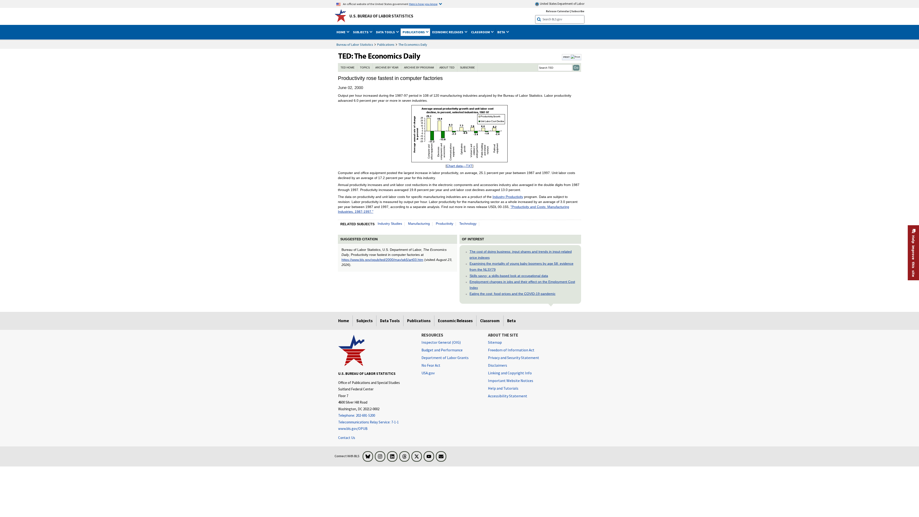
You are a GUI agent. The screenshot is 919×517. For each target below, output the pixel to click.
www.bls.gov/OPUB (353, 428)
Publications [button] (414, 32)
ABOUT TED (446, 67)
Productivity (444, 223)
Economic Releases (455, 320)
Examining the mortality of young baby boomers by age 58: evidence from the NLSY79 (521, 266)
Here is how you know (423, 4)
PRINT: (567, 57)
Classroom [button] (481, 32)
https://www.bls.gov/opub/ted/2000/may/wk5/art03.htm (382, 260)
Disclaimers (497, 365)
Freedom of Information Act (511, 350)
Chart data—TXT (459, 166)
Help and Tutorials (503, 388)
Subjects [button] (361, 32)
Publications (385, 44)
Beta (511, 320)
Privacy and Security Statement (513, 357)
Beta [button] (501, 32)
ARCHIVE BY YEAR (386, 67)
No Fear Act (430, 365)
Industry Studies (390, 223)
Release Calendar (558, 11)
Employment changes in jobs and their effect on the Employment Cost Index (522, 285)
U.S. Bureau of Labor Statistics (381, 16)
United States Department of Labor (561, 4)
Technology (467, 223)
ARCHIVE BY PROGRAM (419, 67)
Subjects (364, 320)
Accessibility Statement (507, 395)
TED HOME (347, 67)
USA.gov (428, 373)
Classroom (490, 320)
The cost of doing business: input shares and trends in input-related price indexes (521, 254)
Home (343, 320)
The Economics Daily (412, 44)
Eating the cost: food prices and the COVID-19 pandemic (512, 294)
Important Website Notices (510, 380)
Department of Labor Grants (445, 357)
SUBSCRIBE (467, 67)
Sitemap (495, 342)
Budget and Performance (442, 350)
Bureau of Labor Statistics (354, 44)
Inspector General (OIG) (441, 342)
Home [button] (341, 32)
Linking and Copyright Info (510, 373)
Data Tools (390, 320)
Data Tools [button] (386, 32)
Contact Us (346, 437)
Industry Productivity (508, 197)
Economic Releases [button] (448, 32)
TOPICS (365, 67)
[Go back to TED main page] (449, 57)
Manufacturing (419, 223)
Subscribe (577, 11)
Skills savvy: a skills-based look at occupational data (509, 276)
